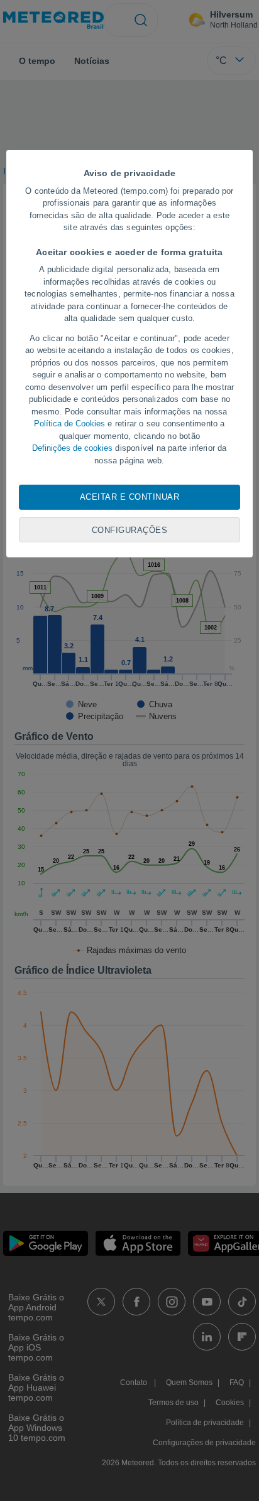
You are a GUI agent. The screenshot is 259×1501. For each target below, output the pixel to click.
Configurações (130, 530)
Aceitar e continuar (130, 497)
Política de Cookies (69, 423)
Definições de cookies (72, 448)
